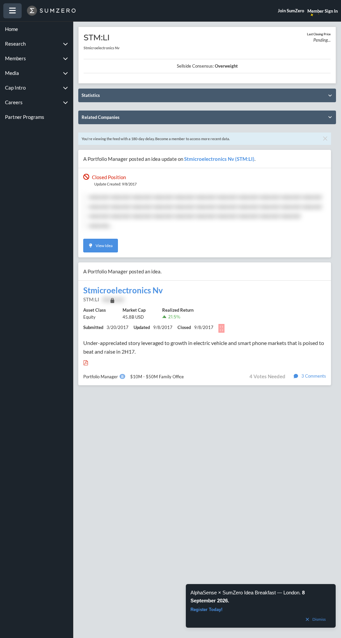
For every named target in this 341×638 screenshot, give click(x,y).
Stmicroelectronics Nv (123, 290)
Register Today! (206, 609)
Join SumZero (291, 10)
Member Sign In (322, 11)
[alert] (261, 606)
